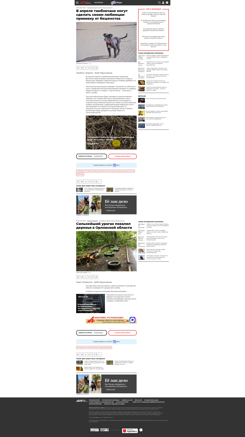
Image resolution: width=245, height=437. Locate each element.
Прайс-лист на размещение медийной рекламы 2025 (148, 402)
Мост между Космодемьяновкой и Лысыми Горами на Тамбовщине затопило (94, 190)
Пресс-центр (138, 400)
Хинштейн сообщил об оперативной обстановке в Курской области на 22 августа (153, 45)
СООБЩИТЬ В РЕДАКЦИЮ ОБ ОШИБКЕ (114, 404)
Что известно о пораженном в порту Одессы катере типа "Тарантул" (157, 105)
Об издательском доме (151, 400)
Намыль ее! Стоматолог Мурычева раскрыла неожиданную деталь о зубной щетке (156, 244)
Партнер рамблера (115, 429)
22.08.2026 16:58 (80, 221)
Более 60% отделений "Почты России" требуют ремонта (155, 124)
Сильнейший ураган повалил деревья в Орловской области (153, 29)
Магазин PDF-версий (122, 402)
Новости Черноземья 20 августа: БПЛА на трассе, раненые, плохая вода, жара (94, 362)
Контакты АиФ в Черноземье (110, 400)
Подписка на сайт (127, 400)
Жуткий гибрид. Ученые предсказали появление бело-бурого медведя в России (157, 57)
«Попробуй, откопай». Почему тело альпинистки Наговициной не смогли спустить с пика (157, 257)
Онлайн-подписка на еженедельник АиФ (101, 402)
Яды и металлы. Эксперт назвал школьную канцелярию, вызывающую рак (155, 251)
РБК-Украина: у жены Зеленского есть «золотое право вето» (156, 118)
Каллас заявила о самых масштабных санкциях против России (157, 112)
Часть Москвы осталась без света (156, 98)
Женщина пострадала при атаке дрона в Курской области (153, 37)
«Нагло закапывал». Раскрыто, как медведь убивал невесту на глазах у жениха (157, 69)
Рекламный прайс (94, 400)
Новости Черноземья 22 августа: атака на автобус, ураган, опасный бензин (153, 14)
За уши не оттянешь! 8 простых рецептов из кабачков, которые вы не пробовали (157, 82)
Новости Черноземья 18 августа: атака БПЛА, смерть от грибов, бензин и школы (124, 362)
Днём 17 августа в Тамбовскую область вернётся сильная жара (94, 368)
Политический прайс (95, 404)
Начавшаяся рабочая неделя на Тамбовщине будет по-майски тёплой (110, 138)
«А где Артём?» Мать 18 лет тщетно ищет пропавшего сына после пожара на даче (156, 238)
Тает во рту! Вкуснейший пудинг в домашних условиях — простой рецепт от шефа (156, 88)
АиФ (90, 63)
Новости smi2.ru (82, 215)
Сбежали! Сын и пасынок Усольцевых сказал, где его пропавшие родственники (157, 63)
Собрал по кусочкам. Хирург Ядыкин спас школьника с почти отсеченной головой (157, 225)
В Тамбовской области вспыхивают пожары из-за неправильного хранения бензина (153, 22)
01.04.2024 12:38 (80, 8)
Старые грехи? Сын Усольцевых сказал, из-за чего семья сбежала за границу (157, 232)
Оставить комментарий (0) (122, 156)
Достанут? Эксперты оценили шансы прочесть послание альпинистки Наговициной (157, 76)
